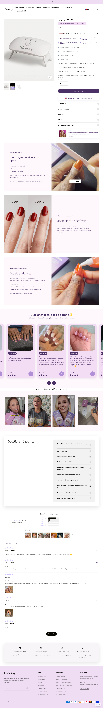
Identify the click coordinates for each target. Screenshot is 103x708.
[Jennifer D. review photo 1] (9, 613)
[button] (43, 518)
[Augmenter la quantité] (67, 83)
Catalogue (40, 682)
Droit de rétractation (61, 695)
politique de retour (84, 657)
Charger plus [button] (51, 634)
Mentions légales (60, 689)
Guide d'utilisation (43, 692)
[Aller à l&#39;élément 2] (12, 86)
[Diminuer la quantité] (60, 83)
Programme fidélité (43, 695)
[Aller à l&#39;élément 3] (19, 86)
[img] (9, 548)
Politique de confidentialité (63, 679)
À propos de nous (60, 676)
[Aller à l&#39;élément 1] (6, 86)
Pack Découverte (42, 676)
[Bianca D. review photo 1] (9, 589)
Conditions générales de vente (64, 685)
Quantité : (60, 80)
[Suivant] (69, 2)
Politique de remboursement (63, 682)
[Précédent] (33, 2)
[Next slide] (54, 383)
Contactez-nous (42, 689)
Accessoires (41, 685)
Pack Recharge (41, 679)
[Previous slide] (49, 383)
